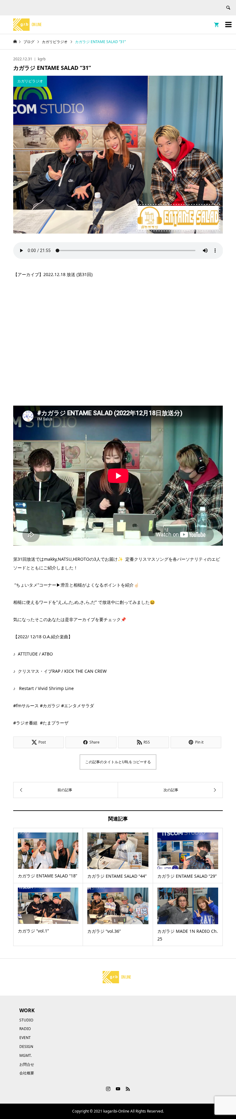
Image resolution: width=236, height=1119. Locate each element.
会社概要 (26, 1073)
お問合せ (26, 1064)
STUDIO (26, 1020)
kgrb (41, 59)
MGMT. (25, 1055)
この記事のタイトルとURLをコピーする (118, 761)
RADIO (25, 1028)
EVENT (25, 1037)
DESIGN (26, 1046)
